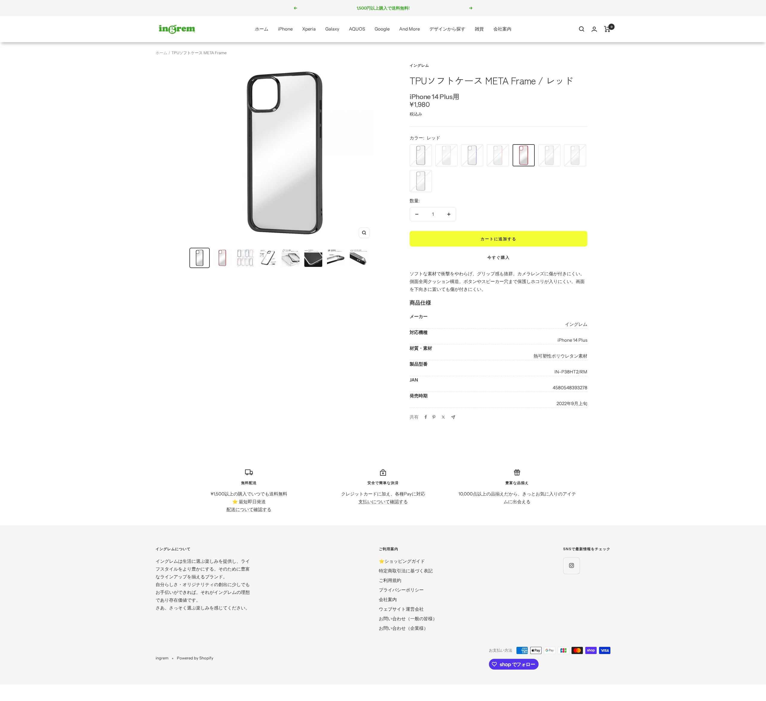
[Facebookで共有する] (426, 417)
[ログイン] (594, 29)
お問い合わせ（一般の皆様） (408, 618)
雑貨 (479, 29)
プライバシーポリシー (401, 590)
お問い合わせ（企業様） (403, 628)
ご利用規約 (390, 580)
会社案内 (502, 29)
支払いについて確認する (383, 501)
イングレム (419, 65)
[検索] (581, 29)
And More (409, 29)
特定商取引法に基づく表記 (406, 571)
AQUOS (357, 29)
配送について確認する (249, 509)
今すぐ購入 (498, 257)
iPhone (285, 29)
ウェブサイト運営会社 (401, 609)
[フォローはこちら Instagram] (571, 565)
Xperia (309, 29)
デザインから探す (447, 29)
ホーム (261, 29)
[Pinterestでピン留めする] (433, 417)
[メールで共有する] (453, 417)
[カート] (607, 29)
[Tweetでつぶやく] (443, 417)
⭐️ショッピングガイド (402, 561)
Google (382, 29)
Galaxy (332, 29)
